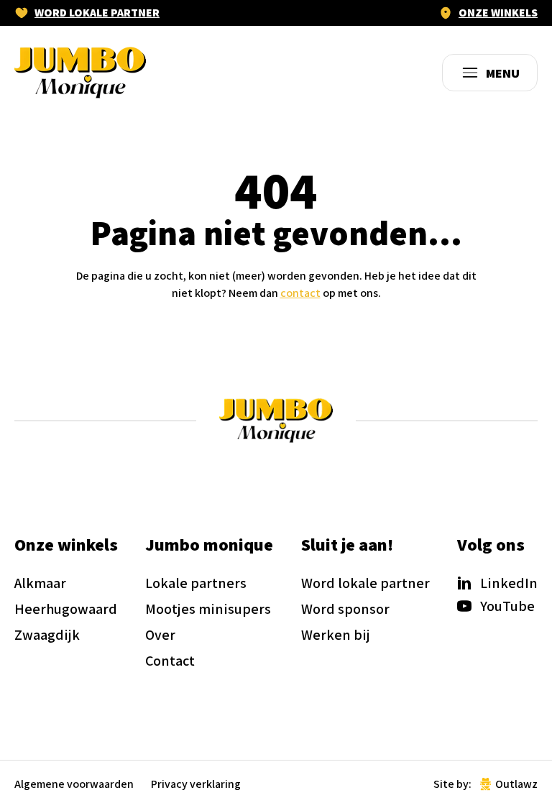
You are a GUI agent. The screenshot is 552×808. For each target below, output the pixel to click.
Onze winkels (498, 13)
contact (300, 292)
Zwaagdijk (47, 635)
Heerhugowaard (65, 609)
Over (160, 635)
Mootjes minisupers (208, 609)
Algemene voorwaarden (74, 784)
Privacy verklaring (196, 784)
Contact (170, 660)
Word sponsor (345, 609)
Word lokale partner (97, 13)
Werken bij (335, 635)
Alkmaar (40, 583)
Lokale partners (196, 583)
